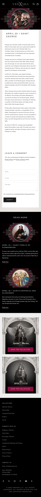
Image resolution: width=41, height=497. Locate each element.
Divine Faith (5, 410)
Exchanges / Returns (8, 436)
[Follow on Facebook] (3, 481)
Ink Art (4, 420)
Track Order (5, 433)
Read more (5, 262)
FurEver (4, 417)
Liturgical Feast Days (8, 413)
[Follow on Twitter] (9, 481)
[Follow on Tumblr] (32, 481)
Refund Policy (6, 449)
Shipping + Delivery (8, 430)
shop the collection (20, 349)
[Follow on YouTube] (26, 481)
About (4, 446)
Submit (10, 200)
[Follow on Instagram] (15, 481)
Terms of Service (20, 159)
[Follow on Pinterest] (20, 481)
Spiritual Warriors (7, 407)
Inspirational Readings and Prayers (12, 443)
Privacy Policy (9, 159)
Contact (4, 440)
